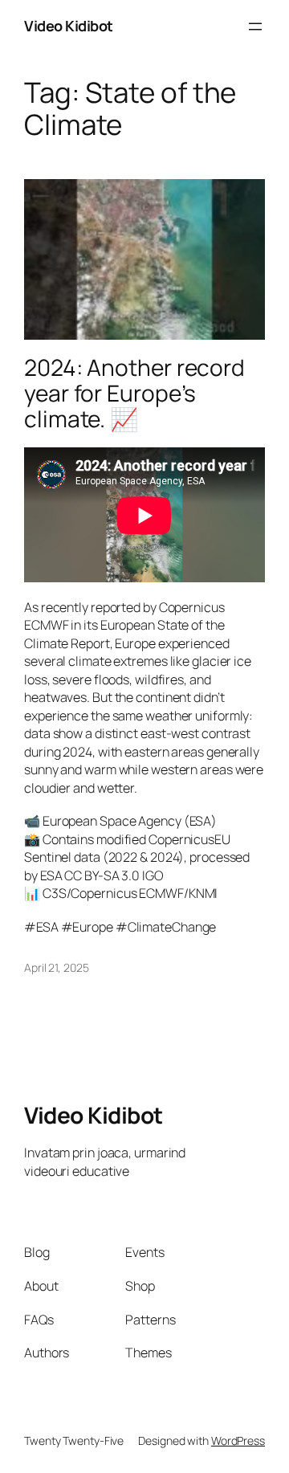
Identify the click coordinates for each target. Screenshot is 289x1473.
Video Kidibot (68, 25)
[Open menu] (255, 26)
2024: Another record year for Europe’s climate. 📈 (134, 393)
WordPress (238, 1440)
